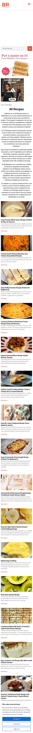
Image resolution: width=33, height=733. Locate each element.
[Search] (29, 48)
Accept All (16, 719)
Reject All (16, 729)
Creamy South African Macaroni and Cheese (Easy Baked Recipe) (14, 255)
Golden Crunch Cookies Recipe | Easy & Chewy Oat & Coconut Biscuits (15, 390)
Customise (16, 724)
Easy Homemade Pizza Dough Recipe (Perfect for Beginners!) (15, 458)
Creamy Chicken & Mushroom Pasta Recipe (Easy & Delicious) (14, 323)
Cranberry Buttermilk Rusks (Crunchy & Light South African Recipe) (15, 628)
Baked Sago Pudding (8, 561)
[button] (29, 4)
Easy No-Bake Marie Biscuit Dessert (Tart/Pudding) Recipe (14, 528)
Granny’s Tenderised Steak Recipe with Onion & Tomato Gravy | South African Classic (15, 696)
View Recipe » (4, 231)
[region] (16, 717)
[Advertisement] (16, 27)
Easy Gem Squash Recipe (10, 595)
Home (2, 105)
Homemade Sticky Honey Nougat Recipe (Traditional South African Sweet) (16, 494)
